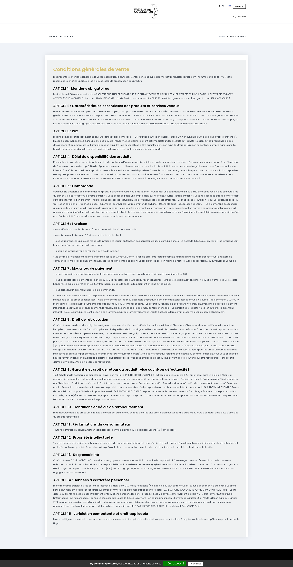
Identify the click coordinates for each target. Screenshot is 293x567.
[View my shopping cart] (223, 6)
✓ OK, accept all (174, 563)
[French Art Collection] (146, 12)
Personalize (195, 563)
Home (222, 36)
